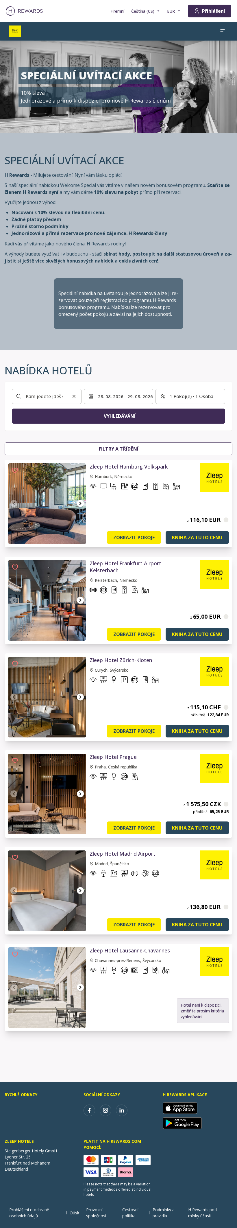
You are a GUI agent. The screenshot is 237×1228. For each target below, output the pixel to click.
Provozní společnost (96, 1212)
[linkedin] (121, 1110)
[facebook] (89, 1110)
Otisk (74, 1213)
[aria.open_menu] (222, 31)
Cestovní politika (130, 1212)
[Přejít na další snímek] (80, 503)
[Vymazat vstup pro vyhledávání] (74, 396)
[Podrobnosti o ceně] (226, 520)
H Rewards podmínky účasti (203, 1212)
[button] (15, 470)
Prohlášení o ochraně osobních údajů (29, 1212)
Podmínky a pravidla (164, 1212)
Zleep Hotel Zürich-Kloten (121, 660)
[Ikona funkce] (93, 487)
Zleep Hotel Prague (113, 756)
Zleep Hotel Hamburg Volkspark (129, 466)
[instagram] (105, 1110)
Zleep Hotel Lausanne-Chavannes (130, 950)
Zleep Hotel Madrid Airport (122, 853)
